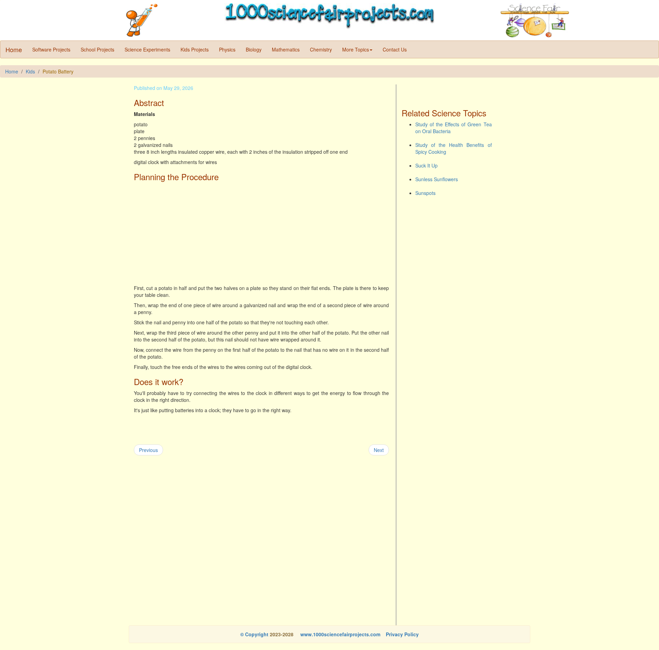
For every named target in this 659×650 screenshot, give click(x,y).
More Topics (355, 49)
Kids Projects (195, 49)
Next (379, 449)
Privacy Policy (402, 634)
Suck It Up (426, 165)
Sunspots (425, 192)
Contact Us (395, 49)
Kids (30, 71)
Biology (254, 49)
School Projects (97, 49)
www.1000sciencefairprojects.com (339, 634)
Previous (148, 449)
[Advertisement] (261, 233)
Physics (227, 49)
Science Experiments (147, 49)
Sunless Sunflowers (436, 179)
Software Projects (51, 49)
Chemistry (321, 49)
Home (13, 49)
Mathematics (286, 49)
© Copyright (254, 634)
